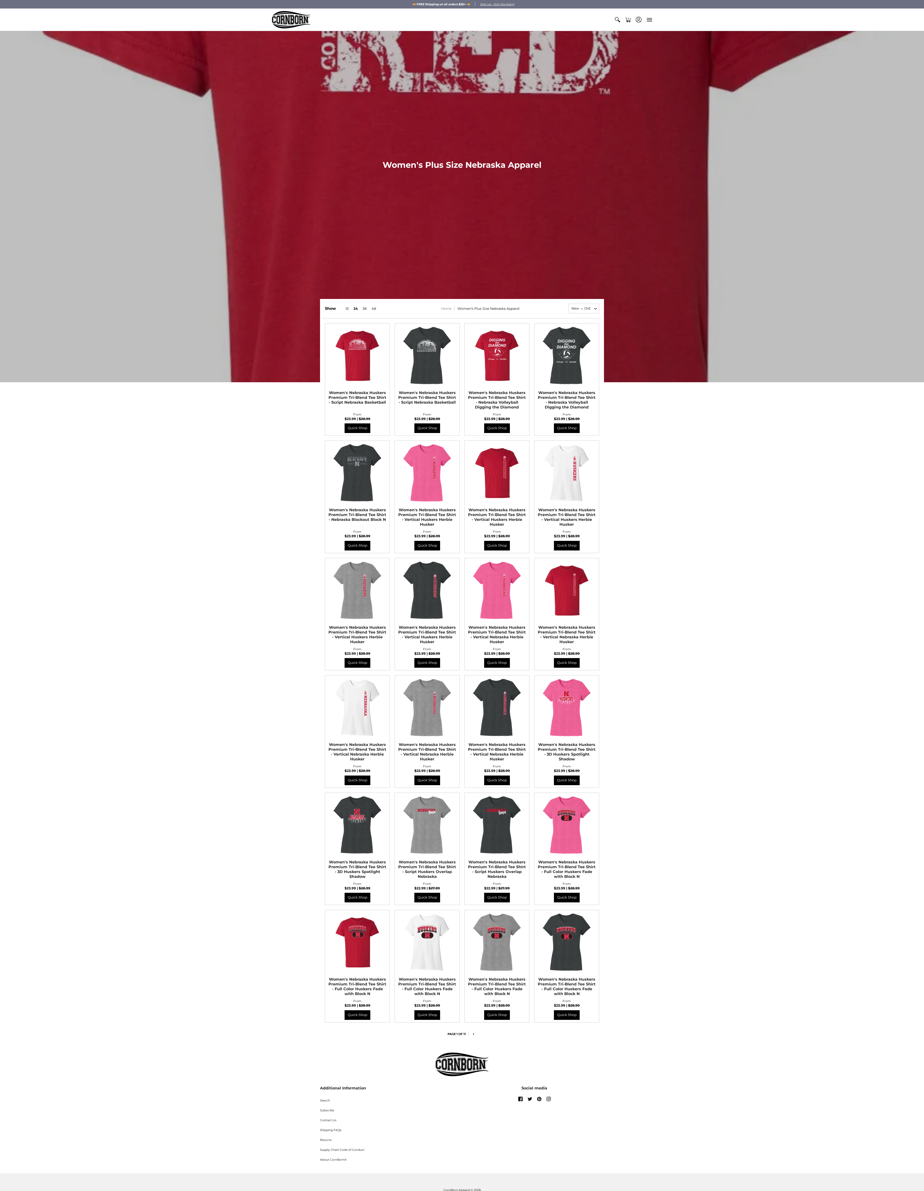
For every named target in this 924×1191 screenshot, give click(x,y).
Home (446, 308)
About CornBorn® (333, 1159)
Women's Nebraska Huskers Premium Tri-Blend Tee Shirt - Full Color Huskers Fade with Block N (567, 869)
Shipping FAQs (330, 1130)
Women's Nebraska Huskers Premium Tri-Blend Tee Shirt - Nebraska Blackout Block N (357, 515)
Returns (326, 1140)
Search (325, 1100)
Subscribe (327, 1110)
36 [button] (365, 308)
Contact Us (328, 1120)
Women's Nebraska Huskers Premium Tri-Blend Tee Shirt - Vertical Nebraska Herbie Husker (497, 634)
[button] (617, 20)
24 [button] (355, 308)
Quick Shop (357, 428)
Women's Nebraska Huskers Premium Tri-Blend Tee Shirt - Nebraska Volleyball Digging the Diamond (497, 399)
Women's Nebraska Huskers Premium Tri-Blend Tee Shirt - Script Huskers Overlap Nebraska (427, 869)
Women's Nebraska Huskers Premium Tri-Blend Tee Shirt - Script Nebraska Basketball (357, 397)
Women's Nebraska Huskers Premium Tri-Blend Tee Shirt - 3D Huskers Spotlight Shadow (567, 751)
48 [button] (374, 308)
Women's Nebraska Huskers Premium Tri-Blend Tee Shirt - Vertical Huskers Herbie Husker (427, 517)
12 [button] (347, 308)
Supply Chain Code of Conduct (342, 1150)
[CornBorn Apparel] (291, 20)
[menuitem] (617, 20)
